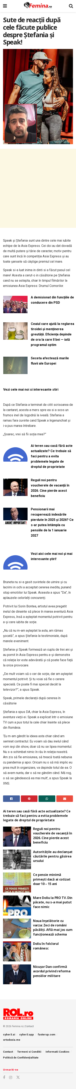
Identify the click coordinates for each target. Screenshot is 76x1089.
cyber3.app (26, 1034)
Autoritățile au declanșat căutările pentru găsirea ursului (53, 856)
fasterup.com (46, 1034)
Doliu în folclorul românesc (46, 945)
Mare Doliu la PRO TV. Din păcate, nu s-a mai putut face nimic (52, 902)
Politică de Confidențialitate (21, 1057)
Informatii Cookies (57, 1051)
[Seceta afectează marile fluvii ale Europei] (15, 371)
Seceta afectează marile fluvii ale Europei (50, 360)
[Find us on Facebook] (4, 1077)
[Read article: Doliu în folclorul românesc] (17, 951)
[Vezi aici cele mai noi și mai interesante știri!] (15, 567)
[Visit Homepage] (38, 6)
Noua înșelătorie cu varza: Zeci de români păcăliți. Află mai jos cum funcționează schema (53, 928)
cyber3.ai (9, 1034)
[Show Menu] (5, 6)
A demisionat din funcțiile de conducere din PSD (52, 299)
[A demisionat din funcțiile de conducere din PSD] (15, 311)
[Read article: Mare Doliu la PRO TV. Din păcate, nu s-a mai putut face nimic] (17, 906)
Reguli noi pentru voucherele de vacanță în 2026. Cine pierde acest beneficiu (50, 488)
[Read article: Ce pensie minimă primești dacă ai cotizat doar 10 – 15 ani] (17, 882)
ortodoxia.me (11, 1039)
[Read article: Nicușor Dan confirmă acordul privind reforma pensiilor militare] (17, 974)
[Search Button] (71, 6)
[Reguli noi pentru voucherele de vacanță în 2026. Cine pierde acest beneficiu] (15, 493)
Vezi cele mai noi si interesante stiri (30, 389)
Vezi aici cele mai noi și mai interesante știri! (51, 556)
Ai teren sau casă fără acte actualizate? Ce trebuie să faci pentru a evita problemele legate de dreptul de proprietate (52, 456)
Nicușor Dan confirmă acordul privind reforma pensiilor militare (52, 971)
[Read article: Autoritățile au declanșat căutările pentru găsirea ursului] (17, 860)
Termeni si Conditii (29, 1051)
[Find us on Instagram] (10, 1077)
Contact (29, 1026)
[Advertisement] (38, 188)
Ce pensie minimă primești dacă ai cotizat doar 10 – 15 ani (51, 879)
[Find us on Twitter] (18, 1077)
